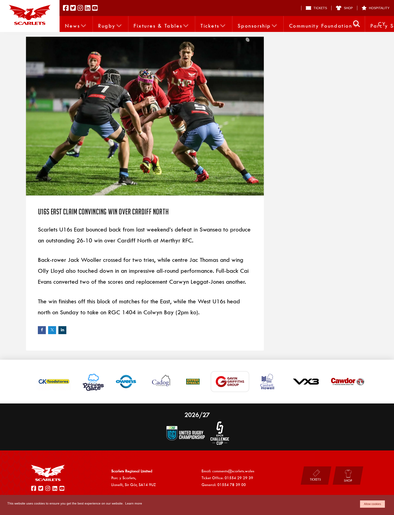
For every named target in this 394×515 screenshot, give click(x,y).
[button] (356, 23)
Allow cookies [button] (372, 504)
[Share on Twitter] (52, 330)
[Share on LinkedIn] (62, 330)
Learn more (133, 503)
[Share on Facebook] (42, 330)
